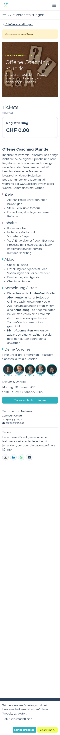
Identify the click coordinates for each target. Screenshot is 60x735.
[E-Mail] (29, 457)
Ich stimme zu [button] (47, 729)
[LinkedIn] (13, 457)
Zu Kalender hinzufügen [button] (30, 400)
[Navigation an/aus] (54, 5)
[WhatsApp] (21, 457)
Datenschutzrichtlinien (17, 719)
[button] (24, 730)
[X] (5, 457)
